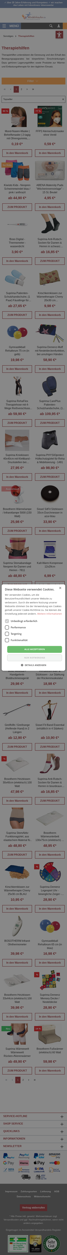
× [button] (60, 588)
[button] (33, 665)
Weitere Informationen (49, 613)
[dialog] (33, 627)
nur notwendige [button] (34, 657)
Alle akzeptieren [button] (34, 649)
